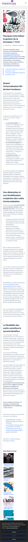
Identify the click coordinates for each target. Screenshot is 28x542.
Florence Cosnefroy (10, 440)
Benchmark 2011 (8, 291)
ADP (6, 297)
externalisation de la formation (12, 65)
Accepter (14, 532)
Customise (14, 535)
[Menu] (25, 3)
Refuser (14, 539)
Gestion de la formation (18, 45)
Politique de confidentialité (12, 528)
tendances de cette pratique (10, 56)
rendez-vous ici (8, 407)
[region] (14, 531)
